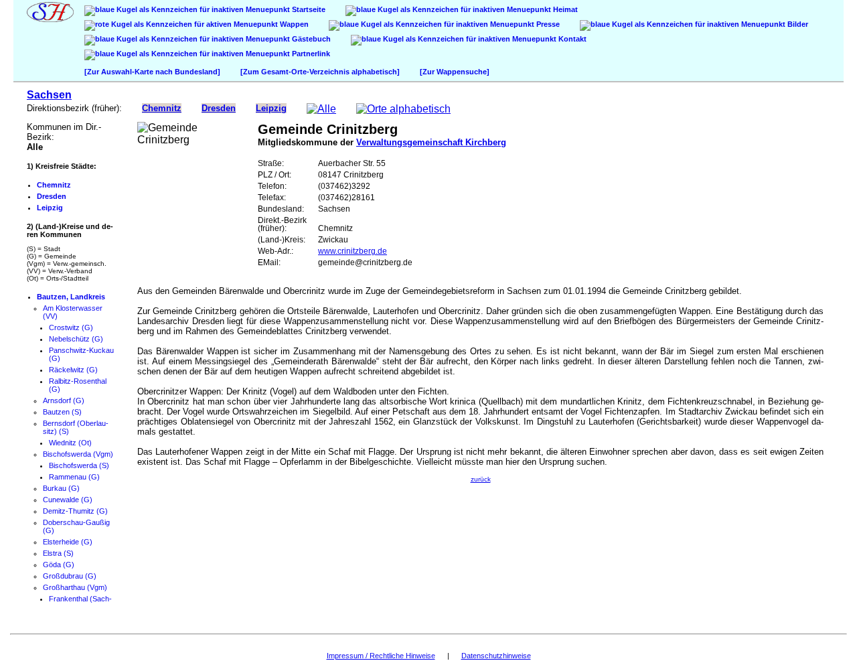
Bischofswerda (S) (79, 465)
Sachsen (49, 94)
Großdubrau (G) (69, 576)
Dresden (219, 108)
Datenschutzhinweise (496, 656)
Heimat (564, 9)
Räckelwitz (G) (73, 370)
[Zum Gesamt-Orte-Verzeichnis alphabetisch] (320, 72)
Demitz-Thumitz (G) (75, 511)
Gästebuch (310, 39)
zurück (481, 479)
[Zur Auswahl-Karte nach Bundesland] (152, 72)
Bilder (796, 24)
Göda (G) (58, 565)
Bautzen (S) (62, 412)
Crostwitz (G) (71, 327)
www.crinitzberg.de (352, 251)
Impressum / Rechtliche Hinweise (381, 656)
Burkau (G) (61, 488)
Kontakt (571, 39)
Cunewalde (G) (67, 500)
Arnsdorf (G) (63, 400)
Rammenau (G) (74, 477)
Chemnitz (161, 108)
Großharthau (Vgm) (75, 587)
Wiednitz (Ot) (70, 443)
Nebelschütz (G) (76, 339)
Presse (547, 24)
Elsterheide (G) (67, 542)
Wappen (293, 24)
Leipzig (271, 108)
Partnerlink (310, 54)
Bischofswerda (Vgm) (78, 454)
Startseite (307, 9)
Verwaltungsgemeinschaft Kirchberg (431, 142)
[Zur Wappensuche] (454, 72)
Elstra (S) (58, 553)
